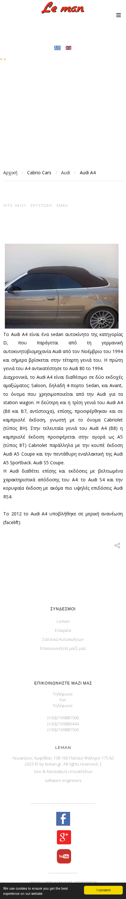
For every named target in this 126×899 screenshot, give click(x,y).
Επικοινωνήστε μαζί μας (63, 648)
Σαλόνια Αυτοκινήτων (63, 639)
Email (62, 205)
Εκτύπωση (41, 205)
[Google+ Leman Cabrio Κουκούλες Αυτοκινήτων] (63, 838)
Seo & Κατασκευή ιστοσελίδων (63, 771)
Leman (63, 621)
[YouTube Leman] (63, 857)
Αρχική (10, 172)
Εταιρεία (63, 630)
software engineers (63, 780)
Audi (65, 172)
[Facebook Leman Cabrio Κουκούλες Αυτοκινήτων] (63, 819)
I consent (103, 889)
